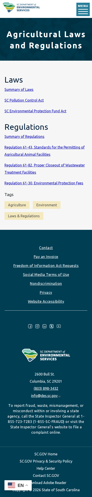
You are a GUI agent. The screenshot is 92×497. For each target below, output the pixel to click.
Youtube (59, 326)
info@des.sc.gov (44, 396)
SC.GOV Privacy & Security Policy (46, 461)
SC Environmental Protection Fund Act (35, 111)
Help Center (46, 468)
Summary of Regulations (24, 136)
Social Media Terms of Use (46, 275)
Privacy (46, 292)
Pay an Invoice (46, 257)
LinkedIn (44, 326)
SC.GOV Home (45, 454)
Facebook (30, 326)
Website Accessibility (46, 301)
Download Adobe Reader (46, 483)
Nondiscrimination (46, 284)
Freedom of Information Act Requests (46, 266)
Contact (46, 248)
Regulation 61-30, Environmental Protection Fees (43, 183)
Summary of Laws (18, 89)
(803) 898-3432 (46, 388)
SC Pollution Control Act (24, 100)
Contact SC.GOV (46, 476)
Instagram (37, 326)
